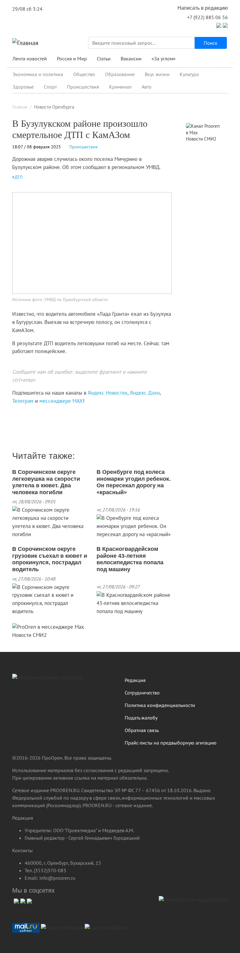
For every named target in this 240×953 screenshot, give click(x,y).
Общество (84, 74)
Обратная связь (142, 730)
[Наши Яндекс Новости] (19, 414)
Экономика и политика (37, 74)
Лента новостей (29, 58)
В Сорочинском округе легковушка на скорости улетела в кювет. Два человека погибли (46, 482)
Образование (120, 74)
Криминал (120, 87)
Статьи (104, 58)
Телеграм (22, 400)
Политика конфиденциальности (160, 705)
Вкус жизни (157, 74)
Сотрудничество (142, 692)
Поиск (211, 43)
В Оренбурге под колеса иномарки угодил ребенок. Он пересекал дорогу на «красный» (134, 482)
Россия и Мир (72, 58)
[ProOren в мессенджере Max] (48, 626)
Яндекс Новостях (108, 392)
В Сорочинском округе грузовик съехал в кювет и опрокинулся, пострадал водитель (49, 559)
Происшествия (83, 87)
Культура (189, 74)
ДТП (18, 177)
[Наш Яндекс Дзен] (14, 414)
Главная (20, 107)
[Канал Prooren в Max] (204, 129)
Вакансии (131, 58)
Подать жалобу (141, 718)
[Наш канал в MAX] (28, 414)
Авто (147, 87)
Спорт (50, 87)
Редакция (135, 680)
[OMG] (193, 902)
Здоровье (23, 87)
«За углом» (164, 58)
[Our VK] (15, 900)
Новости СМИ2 (29, 635)
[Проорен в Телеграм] (218, 25)
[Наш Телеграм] (22, 900)
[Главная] (25, 43)
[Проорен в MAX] (225, 25)
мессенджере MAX (61, 400)
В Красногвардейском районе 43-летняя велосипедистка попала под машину (130, 559)
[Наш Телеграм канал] (24, 414)
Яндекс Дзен (145, 392)
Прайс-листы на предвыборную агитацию (171, 743)
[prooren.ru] (63, 680)
